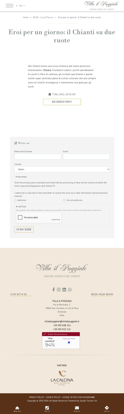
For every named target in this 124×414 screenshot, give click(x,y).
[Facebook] (53, 290)
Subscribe (23, 229)
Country (17, 164)
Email (65, 151)
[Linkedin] (64, 290)
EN (21, 5)
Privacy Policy (21, 177)
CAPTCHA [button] (22, 206)
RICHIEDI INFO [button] (62, 101)
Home (26, 17)
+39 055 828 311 (62, 325)
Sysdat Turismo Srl (88, 400)
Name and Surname (23, 151)
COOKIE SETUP (69, 397)
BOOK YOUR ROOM (102, 294)
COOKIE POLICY (53, 397)
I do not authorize (74, 200)
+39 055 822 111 (62, 329)
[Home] (101, 5)
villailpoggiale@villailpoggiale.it (62, 321)
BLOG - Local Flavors (43, 17)
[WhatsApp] (70, 290)
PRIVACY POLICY (36, 397)
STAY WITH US (18, 294)
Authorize (21, 200)
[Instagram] (59, 290)
